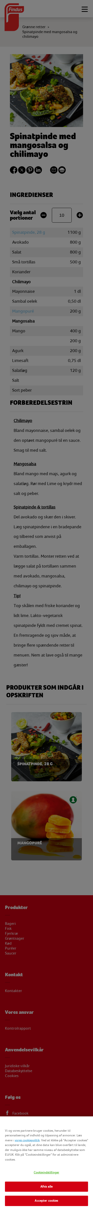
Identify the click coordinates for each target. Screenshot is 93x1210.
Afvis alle (46, 1186)
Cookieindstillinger (46, 1172)
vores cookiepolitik (27, 1140)
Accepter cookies (46, 1200)
